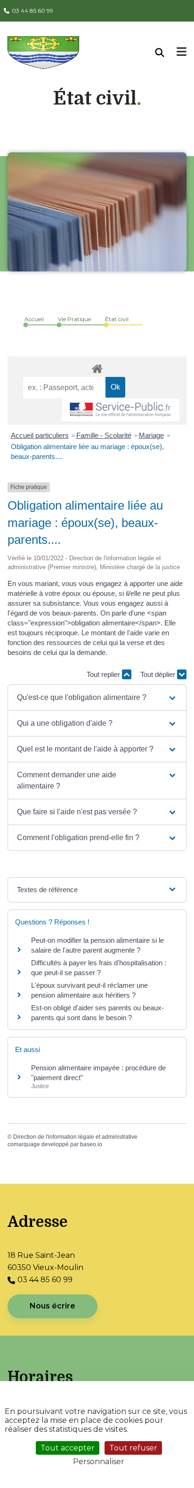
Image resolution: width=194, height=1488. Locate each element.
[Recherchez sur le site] (166, 52)
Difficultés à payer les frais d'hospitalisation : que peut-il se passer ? (98, 968)
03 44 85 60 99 (32, 10)
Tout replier (104, 674)
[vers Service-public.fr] (120, 409)
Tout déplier (158, 674)
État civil (117, 319)
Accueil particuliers (40, 435)
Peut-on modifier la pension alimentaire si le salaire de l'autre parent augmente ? (97, 945)
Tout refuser (133, 1447)
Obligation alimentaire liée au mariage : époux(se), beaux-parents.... (87, 451)
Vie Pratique (74, 319)
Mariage (151, 435)
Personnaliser (98, 1461)
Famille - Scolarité (103, 435)
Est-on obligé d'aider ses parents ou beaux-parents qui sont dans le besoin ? (97, 1013)
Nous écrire (52, 1305)
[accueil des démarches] (97, 367)
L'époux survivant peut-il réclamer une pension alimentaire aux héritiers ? (89, 990)
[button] (97, 697)
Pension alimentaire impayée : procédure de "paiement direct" (98, 1073)
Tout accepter (67, 1447)
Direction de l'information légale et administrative (75, 1137)
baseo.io (91, 1144)
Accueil (34, 319)
